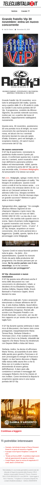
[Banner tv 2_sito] (20, 243)
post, (7, 178)
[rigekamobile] (20, 82)
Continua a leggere (11, 431)
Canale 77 (25, 11)
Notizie (14, 11)
